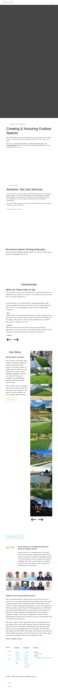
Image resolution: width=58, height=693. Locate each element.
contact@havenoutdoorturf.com (43, 657)
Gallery (18, 654)
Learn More (11, 399)
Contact (18, 659)
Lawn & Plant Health (26, 657)
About (17, 652)
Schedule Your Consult (14, 209)
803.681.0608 (38, 654)
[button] (9, 342)
